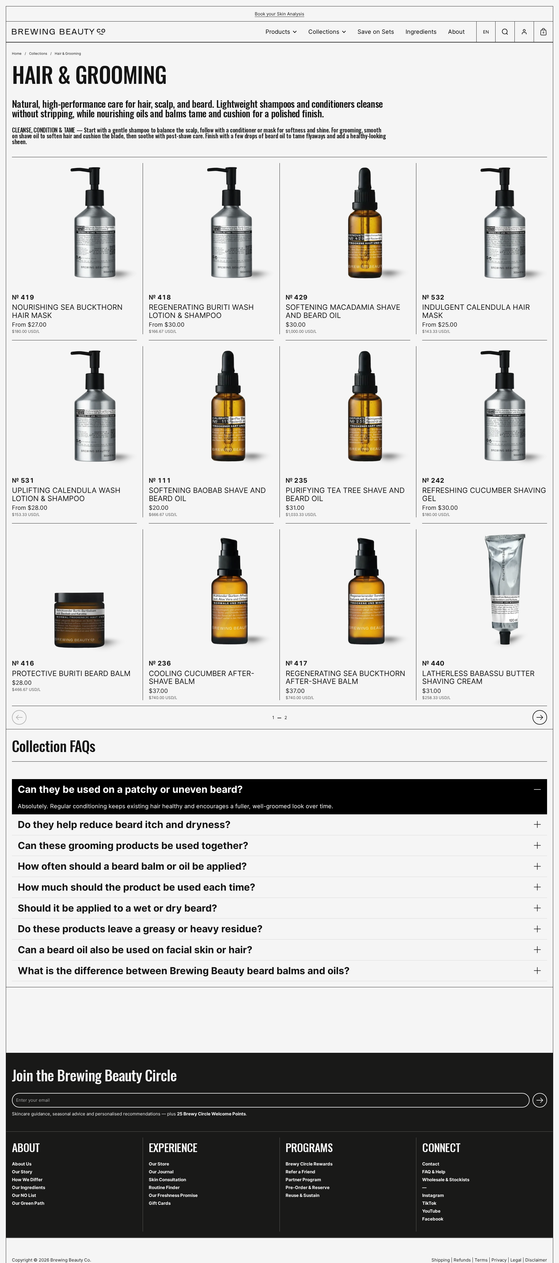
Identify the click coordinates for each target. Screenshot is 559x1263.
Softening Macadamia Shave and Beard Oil (348, 248)
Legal (515, 1260)
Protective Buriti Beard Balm (74, 614)
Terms (481, 1260)
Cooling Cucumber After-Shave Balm (211, 614)
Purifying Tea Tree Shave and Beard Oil (348, 431)
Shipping (440, 1260)
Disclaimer (536, 1260)
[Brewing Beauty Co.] (58, 32)
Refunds (462, 1260)
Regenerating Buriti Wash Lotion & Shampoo (211, 248)
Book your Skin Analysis (279, 14)
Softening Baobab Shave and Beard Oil (211, 431)
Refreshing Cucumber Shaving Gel (484, 431)
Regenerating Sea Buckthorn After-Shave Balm (348, 614)
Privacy (499, 1260)
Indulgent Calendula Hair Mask (484, 248)
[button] (485, 32)
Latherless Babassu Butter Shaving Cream (484, 614)
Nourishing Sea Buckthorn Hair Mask (74, 248)
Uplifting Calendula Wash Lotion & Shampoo (74, 431)
